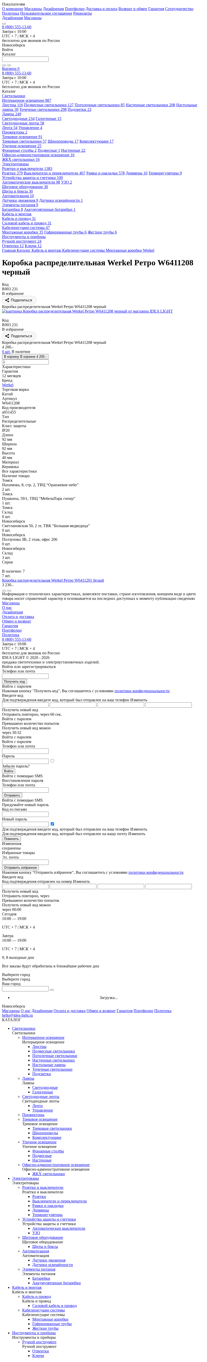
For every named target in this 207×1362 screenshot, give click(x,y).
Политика (10, 13)
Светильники (23, 1028)
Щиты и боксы (17, 191)
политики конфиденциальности (142, 691)
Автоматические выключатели (31, 182)
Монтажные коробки (22, 232)
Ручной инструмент (21, 241)
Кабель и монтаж (27, 1287)
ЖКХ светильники (21, 159)
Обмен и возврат (16, 621)
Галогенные (48, 118)
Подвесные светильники (49, 105)
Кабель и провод (19, 218)
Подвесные (49, 150)
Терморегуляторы (165, 173)
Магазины (33, 9)
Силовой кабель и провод (26, 223)
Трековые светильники (24, 141)
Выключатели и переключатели (54, 173)
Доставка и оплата (101, 9)
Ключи (33, 246)
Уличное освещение (21, 146)
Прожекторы (14, 132)
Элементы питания (20, 205)
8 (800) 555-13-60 (16, 27)
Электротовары (25, 1178)
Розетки (12, 173)
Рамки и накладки (105, 173)
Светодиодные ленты (23, 123)
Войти (8, 771)
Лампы (11, 114)
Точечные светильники (43, 109)
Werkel (7, 385)
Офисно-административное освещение (38, 155)
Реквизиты (82, 13)
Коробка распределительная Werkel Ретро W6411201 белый (53, 580)
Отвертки (13, 246)
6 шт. (6, 351)
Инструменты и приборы (34, 1333)
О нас (7, 607)
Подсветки (79, 109)
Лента (9, 127)
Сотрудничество (179, 9)
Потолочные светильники (100, 105)
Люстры (12, 105)
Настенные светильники (150, 105)
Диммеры (136, 173)
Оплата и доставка (18, 616)
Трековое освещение (22, 137)
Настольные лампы (49, 1065)
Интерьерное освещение (26, 100)
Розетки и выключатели (27, 168)
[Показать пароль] (52, 761)
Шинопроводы (63, 141)
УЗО (66, 182)
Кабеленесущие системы (26, 227)
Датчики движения (20, 200)
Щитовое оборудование (25, 187)
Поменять (11, 839)
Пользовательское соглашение (46, 13)
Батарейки (12, 209)
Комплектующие (97, 141)
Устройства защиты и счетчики (32, 177)
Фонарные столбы (19, 150)
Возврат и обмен (132, 9)
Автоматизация (18, 196)
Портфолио (75, 9)
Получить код (14, 681)
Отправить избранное (20, 867)
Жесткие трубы (102, 232)
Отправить (12, 795)
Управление (30, 127)
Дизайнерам (53, 9)
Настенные (73, 150)
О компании (12, 9)
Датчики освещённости (61, 200)
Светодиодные (18, 118)
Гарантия (156, 9)
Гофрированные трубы (65, 232)
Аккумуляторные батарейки (49, 209)
